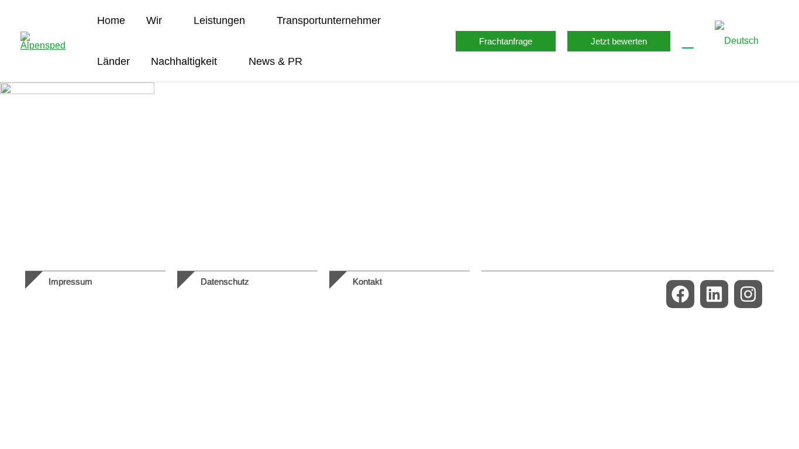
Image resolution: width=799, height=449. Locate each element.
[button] (167, 20)
